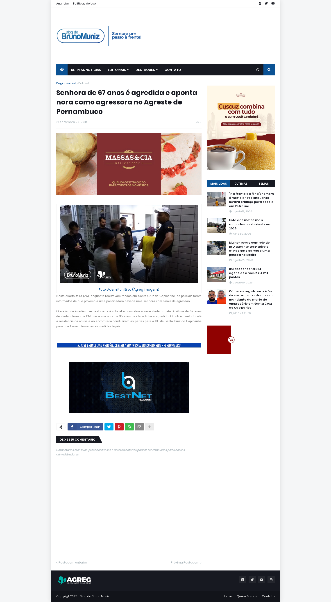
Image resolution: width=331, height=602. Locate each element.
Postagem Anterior (73, 562)
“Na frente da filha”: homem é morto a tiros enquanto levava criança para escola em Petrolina (251, 200)
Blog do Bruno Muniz (94, 596)
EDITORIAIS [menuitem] (117, 70)
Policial (83, 83)
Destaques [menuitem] (145, 70)
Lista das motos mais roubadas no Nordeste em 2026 (250, 224)
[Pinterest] (119, 426)
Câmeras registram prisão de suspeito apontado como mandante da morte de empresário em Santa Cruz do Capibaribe (251, 299)
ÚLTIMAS (241, 183)
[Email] (139, 426)
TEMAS (263, 183)
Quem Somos (247, 596)
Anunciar (62, 3)
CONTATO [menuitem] (173, 70)
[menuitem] (62, 69)
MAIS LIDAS (218, 183)
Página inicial (66, 83)
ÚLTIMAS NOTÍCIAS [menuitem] (86, 70)
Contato (268, 596)
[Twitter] (108, 426)
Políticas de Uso (84, 3)
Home (227, 596)
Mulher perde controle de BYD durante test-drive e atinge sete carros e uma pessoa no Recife (249, 249)
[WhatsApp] (129, 426)
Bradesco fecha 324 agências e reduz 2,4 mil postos (248, 273)
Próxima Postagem (185, 562)
